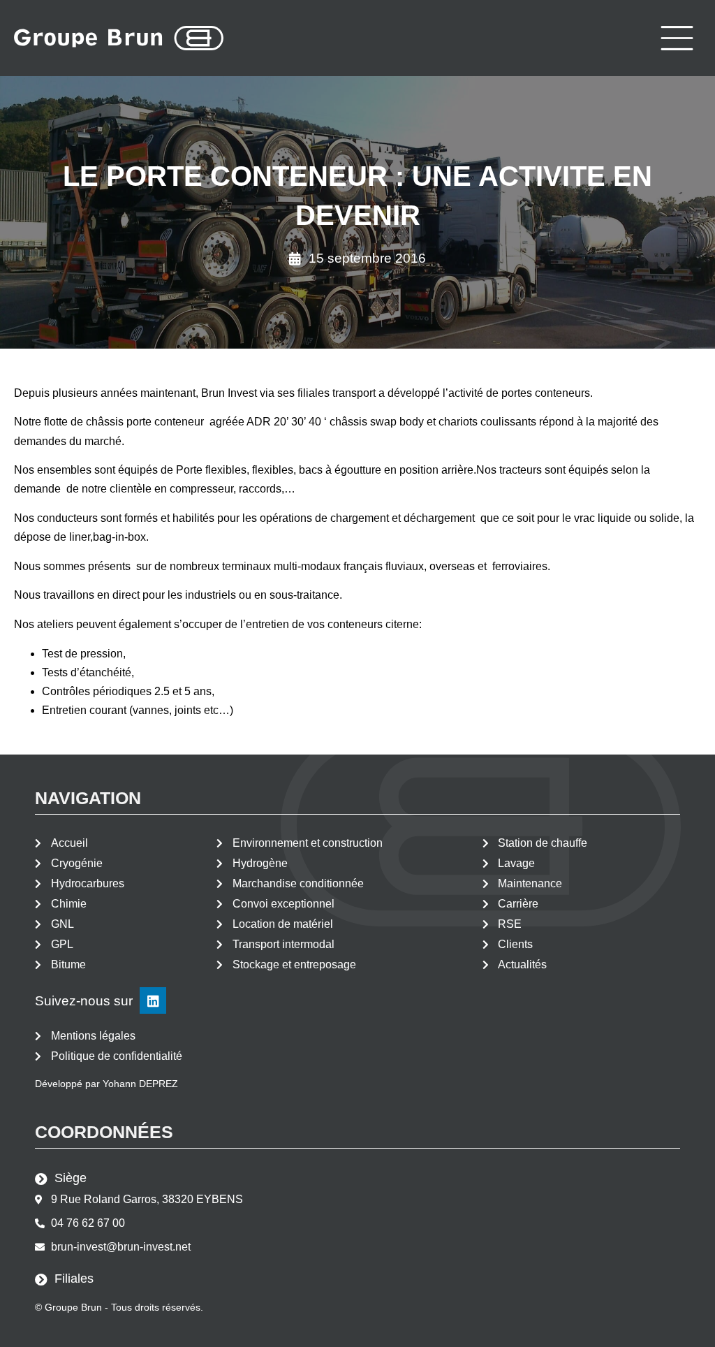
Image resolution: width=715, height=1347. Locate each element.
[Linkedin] (153, 1000)
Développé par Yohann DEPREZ (106, 1083)
